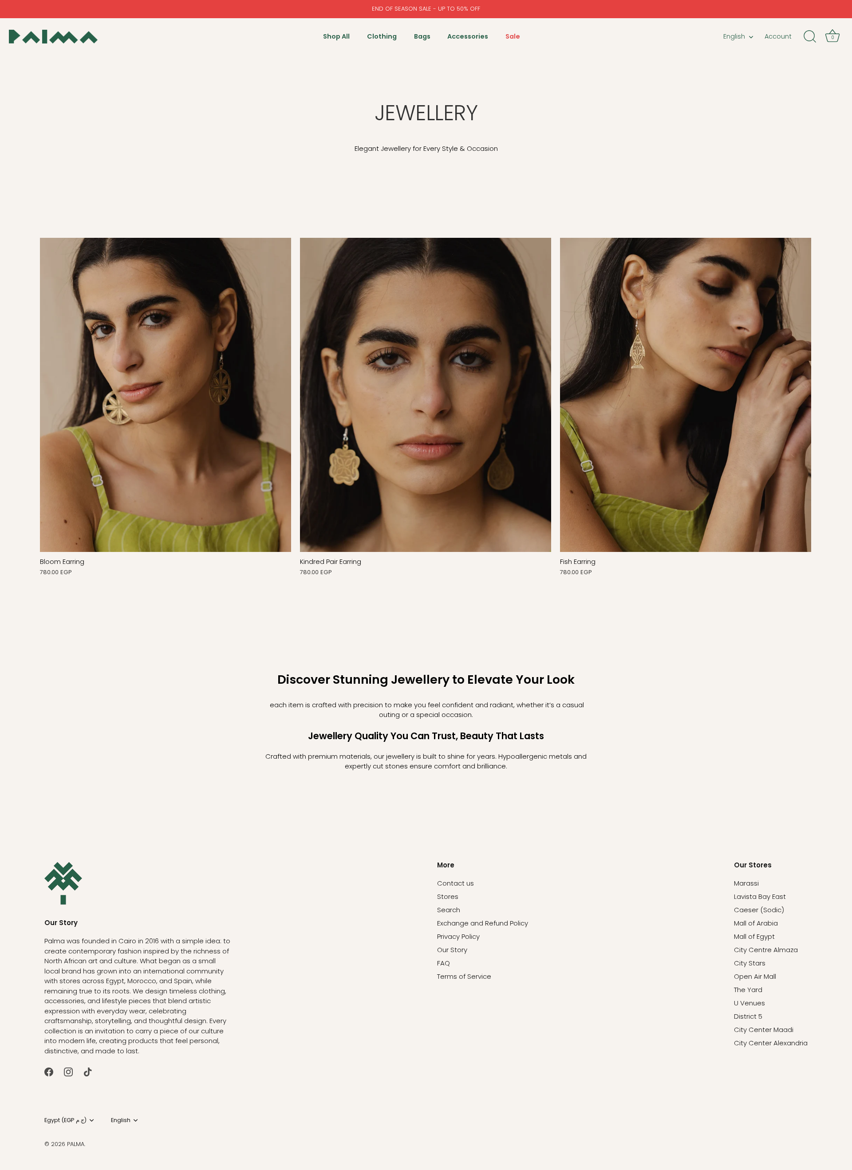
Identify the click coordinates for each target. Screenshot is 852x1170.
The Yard (748, 989)
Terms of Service (464, 976)
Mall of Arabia (756, 923)
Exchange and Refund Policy (482, 923)
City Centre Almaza (766, 949)
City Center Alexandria (771, 1043)
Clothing (382, 36)
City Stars (749, 963)
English (734, 36)
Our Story (452, 949)
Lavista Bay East (760, 896)
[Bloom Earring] (165, 395)
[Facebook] (48, 1071)
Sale (512, 36)
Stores (447, 896)
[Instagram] (68, 1071)
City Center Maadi (763, 1029)
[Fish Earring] (685, 395)
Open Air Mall (755, 976)
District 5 (748, 1016)
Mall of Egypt (754, 936)
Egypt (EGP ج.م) (65, 1120)
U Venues (749, 1003)
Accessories (467, 36)
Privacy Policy (458, 936)
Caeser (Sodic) (759, 909)
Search (448, 909)
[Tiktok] (87, 1071)
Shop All (336, 36)
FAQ (443, 963)
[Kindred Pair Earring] (425, 395)
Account (778, 36)
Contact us (455, 883)
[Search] (810, 37)
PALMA (75, 1144)
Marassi (746, 883)
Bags (422, 36)
